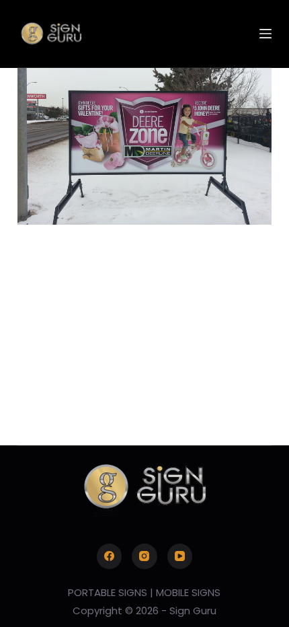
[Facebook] (109, 556)
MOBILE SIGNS (188, 592)
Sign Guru (192, 610)
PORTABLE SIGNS (107, 592)
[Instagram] (144, 556)
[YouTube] (180, 556)
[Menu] (265, 34)
